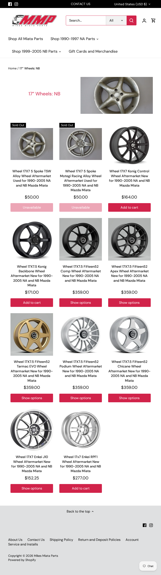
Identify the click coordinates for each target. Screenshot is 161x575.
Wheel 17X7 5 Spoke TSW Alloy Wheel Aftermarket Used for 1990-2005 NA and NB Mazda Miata (31, 178)
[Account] (144, 20)
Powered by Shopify (22, 560)
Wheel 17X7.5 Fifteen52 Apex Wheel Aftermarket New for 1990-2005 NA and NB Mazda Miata (129, 273)
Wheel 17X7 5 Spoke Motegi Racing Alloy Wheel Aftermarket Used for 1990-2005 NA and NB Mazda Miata (80, 180)
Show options (80, 302)
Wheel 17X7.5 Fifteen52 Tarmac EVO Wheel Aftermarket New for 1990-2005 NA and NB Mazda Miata (32, 371)
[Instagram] (16, 4)
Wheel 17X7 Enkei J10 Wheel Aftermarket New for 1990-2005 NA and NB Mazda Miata (31, 464)
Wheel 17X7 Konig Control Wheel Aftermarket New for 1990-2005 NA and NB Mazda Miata (129, 178)
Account (132, 539)
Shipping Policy (61, 539)
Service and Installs (23, 544)
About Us (15, 539)
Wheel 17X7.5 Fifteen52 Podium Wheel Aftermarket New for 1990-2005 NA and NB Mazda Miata (81, 369)
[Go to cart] (153, 20)
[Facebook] (10, 4)
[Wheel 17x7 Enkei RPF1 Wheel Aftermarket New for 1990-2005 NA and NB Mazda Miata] (80, 430)
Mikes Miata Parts (46, 556)
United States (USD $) (130, 4)
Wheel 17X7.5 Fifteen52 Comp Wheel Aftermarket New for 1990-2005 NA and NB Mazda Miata (81, 273)
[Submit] (131, 20)
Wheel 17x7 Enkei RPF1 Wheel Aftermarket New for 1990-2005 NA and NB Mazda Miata (80, 464)
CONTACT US (80, 4)
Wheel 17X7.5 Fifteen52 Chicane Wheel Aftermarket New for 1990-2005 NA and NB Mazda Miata (129, 371)
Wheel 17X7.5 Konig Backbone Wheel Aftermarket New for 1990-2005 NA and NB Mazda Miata (32, 276)
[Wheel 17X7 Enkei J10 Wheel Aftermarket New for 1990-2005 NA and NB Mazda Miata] (31, 430)
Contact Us (36, 539)
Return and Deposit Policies (99, 539)
